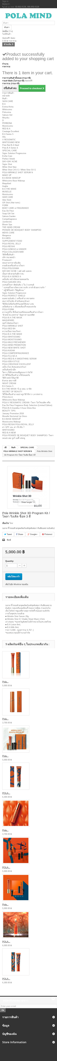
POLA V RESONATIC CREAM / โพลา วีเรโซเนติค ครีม (26, 402)
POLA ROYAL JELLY (11, 244)
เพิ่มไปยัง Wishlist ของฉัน (16, 584)
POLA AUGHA (8, 350)
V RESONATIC (9, 139)
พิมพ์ (9, 540)
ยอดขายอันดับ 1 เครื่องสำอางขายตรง (18, 298)
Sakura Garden (9, 216)
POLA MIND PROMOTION (14, 345)
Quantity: (9, 561)
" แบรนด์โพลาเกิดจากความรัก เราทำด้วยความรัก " (24, 287)
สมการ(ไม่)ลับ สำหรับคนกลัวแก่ (15, 301)
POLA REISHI (8, 246)
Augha (5, 186)
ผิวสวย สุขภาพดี (9, 380)
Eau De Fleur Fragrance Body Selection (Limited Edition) (27, 405)
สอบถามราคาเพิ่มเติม (11, 263)
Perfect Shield (8, 159)
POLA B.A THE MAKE (12, 334)
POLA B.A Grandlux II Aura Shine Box (19, 408)
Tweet (9, 534)
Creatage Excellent (10, 131)
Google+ (33, 534)
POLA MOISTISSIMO (12, 339)
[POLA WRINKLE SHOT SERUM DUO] (15, 924)
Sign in (5, 1)
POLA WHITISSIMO (11, 337)
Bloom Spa (7, 224)
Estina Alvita (7, 107)
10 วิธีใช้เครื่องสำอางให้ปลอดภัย (16, 375)
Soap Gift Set (8, 213)
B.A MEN (6, 238)
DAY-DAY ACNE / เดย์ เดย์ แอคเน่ (16, 271)
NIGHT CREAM (9, 383)
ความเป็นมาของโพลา (11, 331)
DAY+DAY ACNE (9, 161)
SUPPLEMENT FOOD (12, 241)
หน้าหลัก (6, 96)
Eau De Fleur (8, 211)
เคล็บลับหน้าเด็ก (9, 370)
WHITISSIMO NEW (11, 142)
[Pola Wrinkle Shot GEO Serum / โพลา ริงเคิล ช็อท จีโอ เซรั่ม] (15, 701)
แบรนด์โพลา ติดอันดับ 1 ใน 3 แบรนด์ (18, 285)
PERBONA (7, 123)
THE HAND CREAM (11, 227)
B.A (4, 104)
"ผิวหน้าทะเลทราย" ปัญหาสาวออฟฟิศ (18, 315)
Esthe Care (7, 156)
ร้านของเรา (7, 260)
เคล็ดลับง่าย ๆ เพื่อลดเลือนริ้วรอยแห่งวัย (19, 307)
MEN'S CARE (8, 233)
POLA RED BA (9, 328)
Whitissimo (7, 109)
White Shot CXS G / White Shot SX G (19, 170)
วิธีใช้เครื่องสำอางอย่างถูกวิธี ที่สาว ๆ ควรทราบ (22, 394)
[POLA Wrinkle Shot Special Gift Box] (15, 850)
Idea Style (6, 200)
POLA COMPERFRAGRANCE (15, 353)
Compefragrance (9, 219)
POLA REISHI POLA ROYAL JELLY (18, 424)
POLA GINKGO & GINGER (14, 249)
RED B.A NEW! (9, 433)
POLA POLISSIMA (10, 268)
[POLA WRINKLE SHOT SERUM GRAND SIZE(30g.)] (15, 961)
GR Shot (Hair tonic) (11, 202)
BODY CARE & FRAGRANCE (15, 208)
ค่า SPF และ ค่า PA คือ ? (13, 427)
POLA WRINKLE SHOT (12, 326)
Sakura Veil (7, 115)
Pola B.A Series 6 (10, 148)
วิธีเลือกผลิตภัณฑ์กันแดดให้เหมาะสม (18, 304)
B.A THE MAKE (9, 189)
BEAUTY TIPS (9, 411)
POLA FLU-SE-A (9, 356)
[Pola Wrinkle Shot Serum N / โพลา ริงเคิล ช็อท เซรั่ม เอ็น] (15, 664)
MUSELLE (7, 192)
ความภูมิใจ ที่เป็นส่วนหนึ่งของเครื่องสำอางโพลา (22, 312)
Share (20, 534)
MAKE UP (6, 175)
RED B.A (6, 129)
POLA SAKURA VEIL (11, 282)
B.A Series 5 (7, 134)
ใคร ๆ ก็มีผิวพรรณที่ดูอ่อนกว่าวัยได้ (17, 372)
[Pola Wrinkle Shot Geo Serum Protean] (15, 813)
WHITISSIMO (8, 430)
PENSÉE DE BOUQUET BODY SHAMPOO (21, 230)
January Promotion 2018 (13, 413)
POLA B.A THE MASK (12, 317)
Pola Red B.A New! (10, 145)
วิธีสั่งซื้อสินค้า (8, 254)
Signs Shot (7, 164)
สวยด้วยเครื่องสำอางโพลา (13, 265)
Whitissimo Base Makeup (13, 181)
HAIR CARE (7, 197)
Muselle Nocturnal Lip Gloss (14, 416)
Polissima (6, 112)
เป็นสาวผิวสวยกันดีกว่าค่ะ (13, 274)
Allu (4, 137)
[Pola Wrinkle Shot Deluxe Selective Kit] (15, 887)
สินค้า (4, 98)
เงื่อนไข (5, 523)
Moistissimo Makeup (11, 422)
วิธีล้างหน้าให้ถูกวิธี (10, 378)
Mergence (6, 235)
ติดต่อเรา (6, 4)
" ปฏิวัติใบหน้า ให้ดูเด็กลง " (13, 290)
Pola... (5, 681)
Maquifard (6, 183)
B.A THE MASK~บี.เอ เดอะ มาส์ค (17, 389)
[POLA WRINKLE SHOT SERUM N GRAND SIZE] (15, 776)
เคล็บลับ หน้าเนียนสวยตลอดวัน (15, 279)
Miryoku (5, 118)
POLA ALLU (7, 397)
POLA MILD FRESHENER (14, 342)
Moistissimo (7, 126)
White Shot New (9, 167)
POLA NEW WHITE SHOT (14, 348)
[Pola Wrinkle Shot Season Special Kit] (15, 739)
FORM (5, 205)
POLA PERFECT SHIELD (13, 296)
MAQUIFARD (8, 320)
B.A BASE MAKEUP (11, 178)
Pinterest (48, 534)
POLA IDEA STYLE (11, 361)
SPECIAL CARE (9, 150)
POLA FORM (8, 309)
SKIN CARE (7, 101)
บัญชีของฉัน (9, 1034)
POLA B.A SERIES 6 (11, 276)
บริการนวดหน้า (8, 257)
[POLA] (28, 15)
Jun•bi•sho (7, 222)
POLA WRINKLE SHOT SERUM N (17, 172)
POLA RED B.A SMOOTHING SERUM (19, 359)
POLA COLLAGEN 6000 (13, 252)
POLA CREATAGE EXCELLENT (16, 364)
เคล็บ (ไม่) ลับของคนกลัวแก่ (14, 367)
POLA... (6, 793)
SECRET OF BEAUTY (12, 391)
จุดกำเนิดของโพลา (10, 323)
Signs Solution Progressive (14, 153)
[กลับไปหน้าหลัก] (5, 447)
